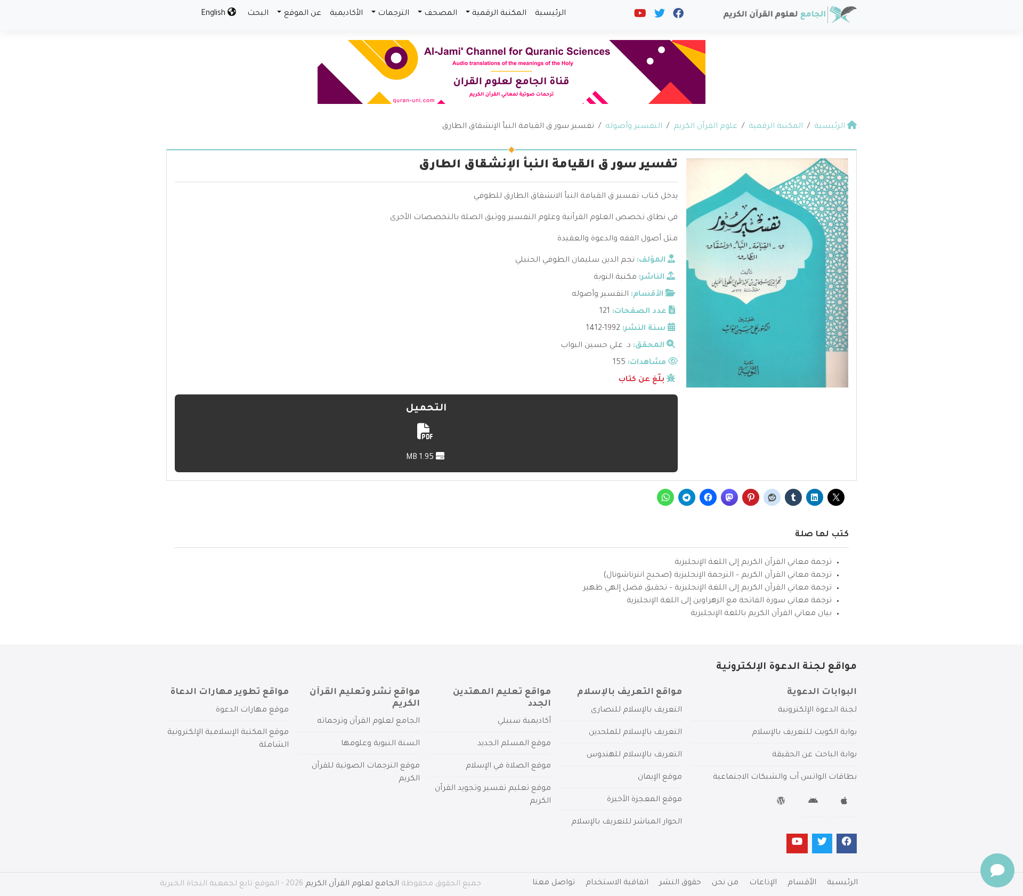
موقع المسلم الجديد (514, 744)
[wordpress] (782, 803)
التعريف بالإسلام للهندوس (634, 755)
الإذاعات (763, 883)
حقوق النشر (680, 883)
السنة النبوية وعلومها (380, 744)
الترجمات (393, 14)
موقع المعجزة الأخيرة (644, 800)
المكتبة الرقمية (499, 14)
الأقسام (801, 883)
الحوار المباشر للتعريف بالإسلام (626, 822)
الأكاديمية (346, 14)
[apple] (845, 803)
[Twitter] (659, 16)
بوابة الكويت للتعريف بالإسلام (804, 733)
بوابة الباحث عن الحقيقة (814, 755)
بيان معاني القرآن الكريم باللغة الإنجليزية (761, 614)
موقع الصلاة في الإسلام (508, 766)
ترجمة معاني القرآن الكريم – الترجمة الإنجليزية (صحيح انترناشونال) (717, 575)
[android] (814, 803)
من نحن (725, 883)
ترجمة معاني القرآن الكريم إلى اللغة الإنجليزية (753, 563)
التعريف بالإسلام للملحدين (635, 733)
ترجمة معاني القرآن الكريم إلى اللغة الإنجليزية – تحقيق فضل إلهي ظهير (707, 588)
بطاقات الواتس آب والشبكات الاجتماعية (785, 777)
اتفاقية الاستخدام (617, 883)
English (214, 14)
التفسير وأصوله (600, 294)
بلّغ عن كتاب (641, 380)
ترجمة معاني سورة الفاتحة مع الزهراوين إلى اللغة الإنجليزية (729, 601)
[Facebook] (677, 16)
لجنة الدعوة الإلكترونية (817, 710)
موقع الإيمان (660, 777)
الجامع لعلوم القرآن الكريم (352, 884)
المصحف (440, 14)
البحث (258, 14)
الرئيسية (550, 14)
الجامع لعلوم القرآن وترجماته (368, 721)
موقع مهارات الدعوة (252, 710)
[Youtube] (639, 16)
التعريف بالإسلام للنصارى (636, 710)
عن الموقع (302, 14)
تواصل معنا (553, 883)
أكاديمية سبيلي (524, 721)
